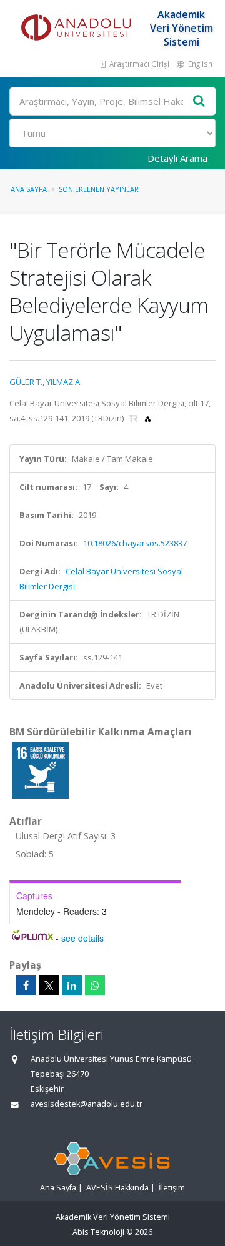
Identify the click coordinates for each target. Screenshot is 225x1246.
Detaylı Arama (178, 158)
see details (82, 938)
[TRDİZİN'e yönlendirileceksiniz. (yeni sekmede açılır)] (134, 418)
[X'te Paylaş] (49, 985)
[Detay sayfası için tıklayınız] (40, 769)
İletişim (172, 1187)
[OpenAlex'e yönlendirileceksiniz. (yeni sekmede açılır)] (147, 418)
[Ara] (199, 101)
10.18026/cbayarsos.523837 (135, 543)
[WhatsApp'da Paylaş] (95, 985)
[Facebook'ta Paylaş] (26, 985)
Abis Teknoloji (98, 1232)
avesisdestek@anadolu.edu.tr (86, 1104)
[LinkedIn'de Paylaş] (72, 985)
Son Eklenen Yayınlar (99, 189)
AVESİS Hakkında (117, 1187)
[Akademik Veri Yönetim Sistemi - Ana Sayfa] (78, 28)
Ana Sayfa (29, 189)
